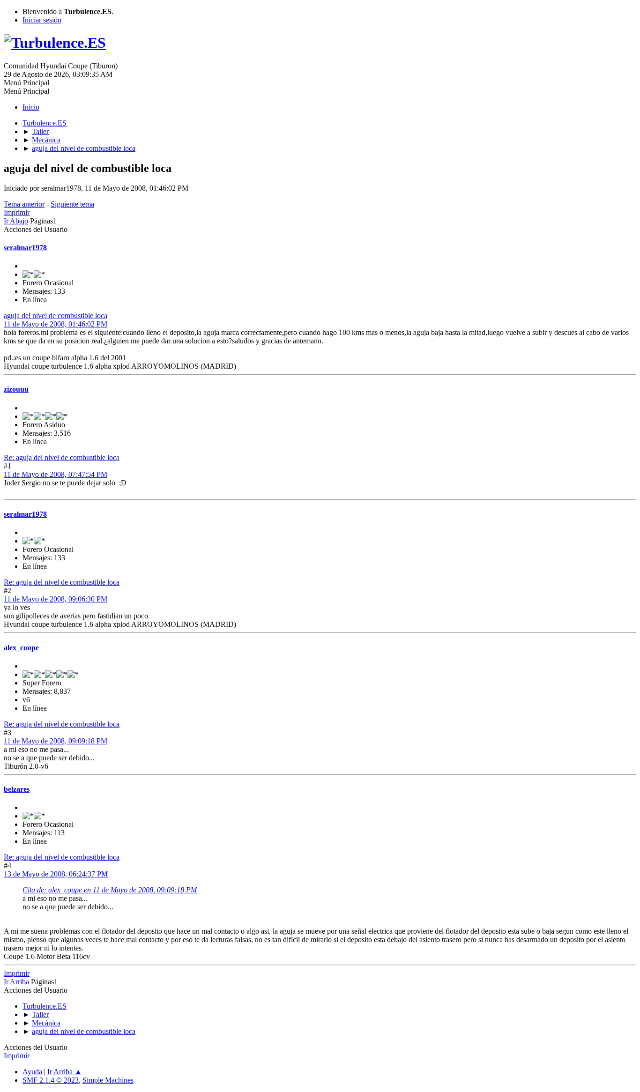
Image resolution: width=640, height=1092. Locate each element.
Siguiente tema (72, 204)
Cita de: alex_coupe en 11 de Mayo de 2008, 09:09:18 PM (109, 890)
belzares (17, 789)
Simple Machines (108, 1080)
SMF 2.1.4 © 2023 (50, 1080)
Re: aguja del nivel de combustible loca (61, 457)
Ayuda (32, 1072)
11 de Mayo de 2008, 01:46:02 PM (55, 324)
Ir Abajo (16, 221)
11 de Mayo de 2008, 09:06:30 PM (55, 599)
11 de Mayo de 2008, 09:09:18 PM (55, 741)
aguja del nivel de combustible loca (55, 315)
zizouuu (16, 389)
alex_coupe (21, 648)
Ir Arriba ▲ (64, 1072)
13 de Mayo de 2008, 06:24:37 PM (56, 874)
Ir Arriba (16, 982)
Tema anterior (24, 204)
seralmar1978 (25, 248)
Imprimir (17, 212)
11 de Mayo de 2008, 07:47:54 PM (55, 474)
